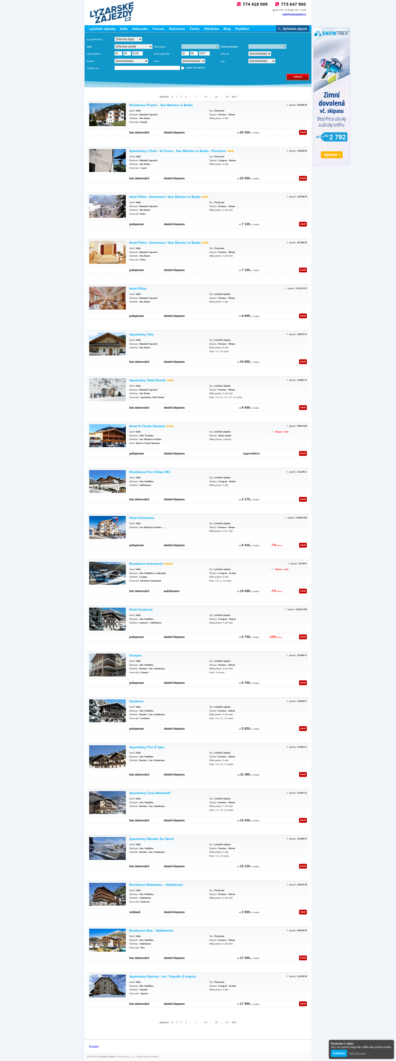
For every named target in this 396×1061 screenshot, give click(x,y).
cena (223, 61)
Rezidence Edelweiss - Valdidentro (156, 884)
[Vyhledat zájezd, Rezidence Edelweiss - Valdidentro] (107, 894)
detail (303, 132)
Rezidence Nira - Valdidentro (151, 930)
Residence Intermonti (146, 563)
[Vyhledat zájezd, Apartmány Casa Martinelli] (107, 802)
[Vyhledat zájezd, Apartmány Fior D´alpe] (107, 756)
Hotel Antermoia (141, 518)
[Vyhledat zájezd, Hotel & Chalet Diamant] (107, 435)
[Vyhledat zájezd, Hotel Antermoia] (107, 527)
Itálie (124, 28)
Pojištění (242, 28)
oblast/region (160, 46)
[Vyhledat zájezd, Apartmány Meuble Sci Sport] (107, 848)
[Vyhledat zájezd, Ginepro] (107, 665)
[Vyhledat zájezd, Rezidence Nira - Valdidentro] (107, 940)
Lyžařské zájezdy (102, 28)
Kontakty (94, 1046)
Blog (227, 28)
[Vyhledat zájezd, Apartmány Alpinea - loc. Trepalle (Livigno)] (107, 986)
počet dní (225, 54)
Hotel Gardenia (141, 609)
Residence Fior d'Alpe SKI (149, 472)
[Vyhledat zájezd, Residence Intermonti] (107, 573)
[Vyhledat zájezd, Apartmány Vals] (107, 343)
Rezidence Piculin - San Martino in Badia (161, 105)
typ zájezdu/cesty (94, 39)
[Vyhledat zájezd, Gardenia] (107, 710)
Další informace (357, 1053)
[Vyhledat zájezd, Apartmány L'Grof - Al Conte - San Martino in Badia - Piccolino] (107, 160)
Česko (195, 28)
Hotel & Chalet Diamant (147, 426)
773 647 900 (293, 4)
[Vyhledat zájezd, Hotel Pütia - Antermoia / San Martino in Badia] (107, 206)
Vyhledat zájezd (295, 28)
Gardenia (136, 701)
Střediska (211, 28)
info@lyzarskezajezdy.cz (294, 14)
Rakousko (140, 28)
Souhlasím (339, 1053)
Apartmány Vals (141, 334)
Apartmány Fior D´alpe (146, 747)
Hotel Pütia (137, 288)
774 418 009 (255, 4)
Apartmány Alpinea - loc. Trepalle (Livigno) (162, 976)
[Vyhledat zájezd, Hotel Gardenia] (107, 619)
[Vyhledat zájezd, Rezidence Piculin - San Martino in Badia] (107, 114)
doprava (90, 61)
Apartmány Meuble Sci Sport (151, 839)
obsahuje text (93, 68)
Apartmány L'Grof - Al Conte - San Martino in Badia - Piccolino (177, 151)
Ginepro (135, 655)
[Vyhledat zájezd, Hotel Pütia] (107, 298)
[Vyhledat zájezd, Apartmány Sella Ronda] (107, 389)
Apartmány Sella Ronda (147, 380)
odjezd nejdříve (94, 54)
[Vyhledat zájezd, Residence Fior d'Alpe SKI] (107, 481)
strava (156, 61)
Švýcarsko (177, 28)
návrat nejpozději (161, 54)
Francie (158, 28)
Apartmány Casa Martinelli (149, 793)
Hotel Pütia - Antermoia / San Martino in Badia (165, 197)
